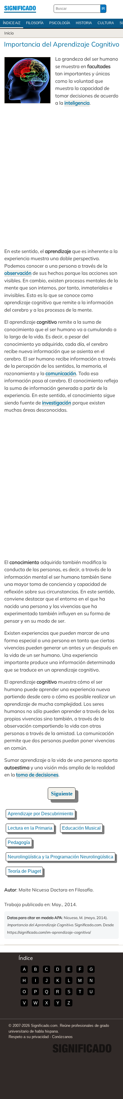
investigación (56, 403)
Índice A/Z (11, 23)
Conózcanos (62, 1037)
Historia (84, 23)
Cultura (106, 23)
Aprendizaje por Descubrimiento (40, 813)
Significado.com (20, 9)
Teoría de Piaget (24, 871)
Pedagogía (19, 842)
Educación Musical (81, 828)
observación (17, 273)
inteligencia (77, 103)
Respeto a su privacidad (29, 1037)
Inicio (9, 33)
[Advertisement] (61, 177)
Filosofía (34, 23)
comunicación (60, 373)
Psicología (59, 23)
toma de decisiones (37, 775)
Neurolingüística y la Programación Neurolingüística (60, 856)
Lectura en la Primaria (30, 828)
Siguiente (61, 794)
